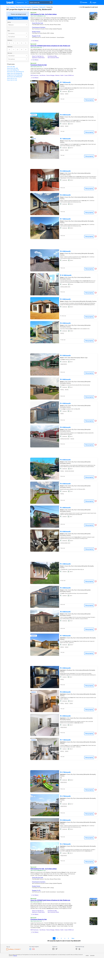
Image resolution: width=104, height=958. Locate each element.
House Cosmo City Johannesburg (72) (15, 71)
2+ (17, 43)
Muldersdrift (42, 7)
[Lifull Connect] (13, 950)
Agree (87, 955)
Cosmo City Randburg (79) (13, 70)
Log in (94, 2)
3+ (21, 43)
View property (89, 100)
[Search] (50, 2)
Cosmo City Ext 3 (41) (12, 78)
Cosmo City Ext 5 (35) (12, 80)
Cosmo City (50, 7)
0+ (9, 43)
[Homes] (30, 949)
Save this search (18, 18)
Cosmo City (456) (11, 66)
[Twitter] (56, 949)
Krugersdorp (35, 7)
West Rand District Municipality (23, 7)
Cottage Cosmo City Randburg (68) (14, 75)
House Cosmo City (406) (12, 68)
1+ (13, 43)
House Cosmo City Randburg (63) (14, 76)
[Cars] (33, 949)
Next (73, 938)
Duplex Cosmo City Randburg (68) (14, 73)
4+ (25, 43)
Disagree (92, 955)
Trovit (7, 7)
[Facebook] (53, 949)
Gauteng (12, 7)
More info (15, 955)
